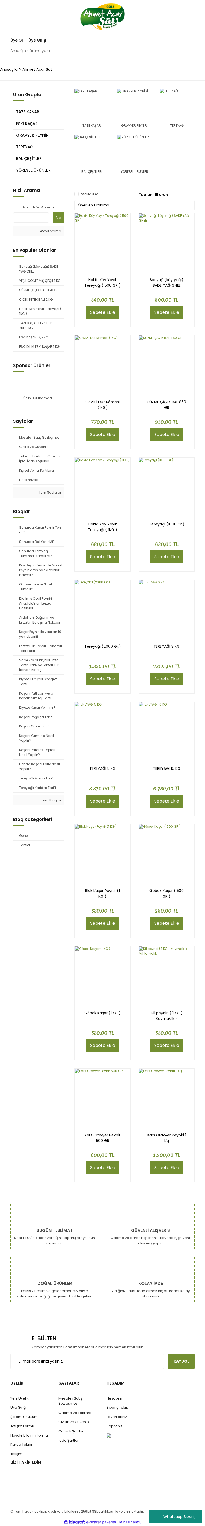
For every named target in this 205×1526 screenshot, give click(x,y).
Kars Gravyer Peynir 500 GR (102, 1137)
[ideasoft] (74, 1522)
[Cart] (188, 40)
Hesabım (114, 1398)
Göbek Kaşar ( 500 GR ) (166, 893)
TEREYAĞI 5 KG (102, 768)
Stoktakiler (89, 194)
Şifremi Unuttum (24, 1416)
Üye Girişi (37, 40)
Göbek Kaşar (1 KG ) (102, 1013)
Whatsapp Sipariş (179, 1516)
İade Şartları (69, 1440)
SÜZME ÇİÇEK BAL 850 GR (166, 404)
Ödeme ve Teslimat (75, 1412)
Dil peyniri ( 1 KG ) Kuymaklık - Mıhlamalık (167, 1015)
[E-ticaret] (101, 1522)
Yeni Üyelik (19, 1398)
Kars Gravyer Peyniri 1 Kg (166, 1137)
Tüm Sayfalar (49, 492)
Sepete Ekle (102, 312)
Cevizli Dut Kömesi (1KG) (102, 404)
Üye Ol (16, 40)
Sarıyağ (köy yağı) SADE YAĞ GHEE (166, 282)
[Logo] (102, 17)
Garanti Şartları (71, 1431)
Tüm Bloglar (50, 800)
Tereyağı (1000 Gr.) (166, 524)
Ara (58, 217)
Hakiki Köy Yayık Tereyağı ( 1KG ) (102, 526)
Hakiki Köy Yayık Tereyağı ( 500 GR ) (102, 282)
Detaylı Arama (49, 231)
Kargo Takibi (21, 1444)
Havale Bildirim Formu (29, 1435)
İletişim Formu (22, 1425)
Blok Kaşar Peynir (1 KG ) (102, 893)
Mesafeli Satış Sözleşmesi (70, 1401)
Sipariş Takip (117, 1407)
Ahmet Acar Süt (37, 69)
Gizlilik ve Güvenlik (73, 1421)
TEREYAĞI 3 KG (166, 646)
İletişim (16, 1453)
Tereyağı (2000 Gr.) (102, 646)
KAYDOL (181, 1361)
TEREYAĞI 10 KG (166, 768)
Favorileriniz (117, 1416)
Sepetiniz (115, 1425)
